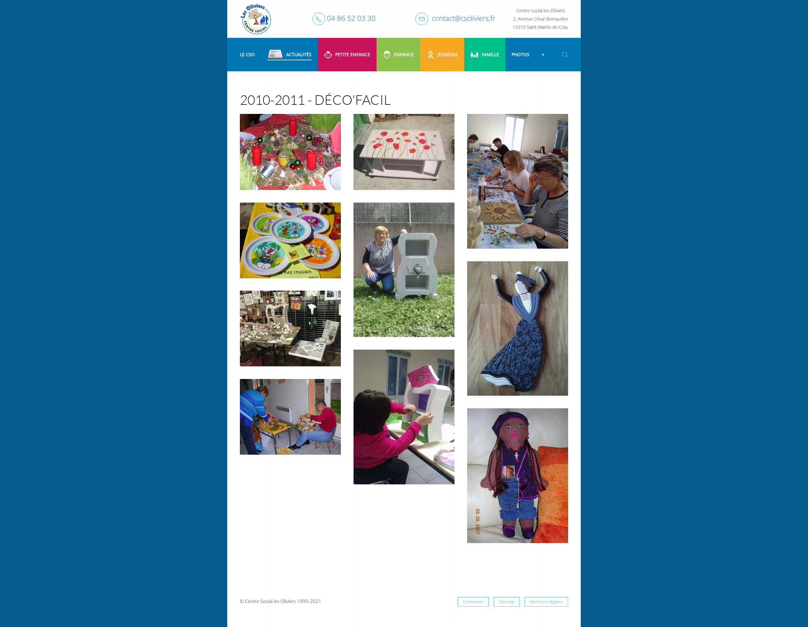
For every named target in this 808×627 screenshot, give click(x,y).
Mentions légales (546, 602)
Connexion (473, 602)
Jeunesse (447, 54)
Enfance (404, 54)
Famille (490, 54)
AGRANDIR (290, 165)
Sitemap (507, 602)
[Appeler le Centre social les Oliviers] (318, 19)
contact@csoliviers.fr (463, 18)
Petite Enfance (352, 54)
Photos (520, 54)
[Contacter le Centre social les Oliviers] (421, 19)
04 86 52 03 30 (351, 18)
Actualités (299, 54)
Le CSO (247, 54)
